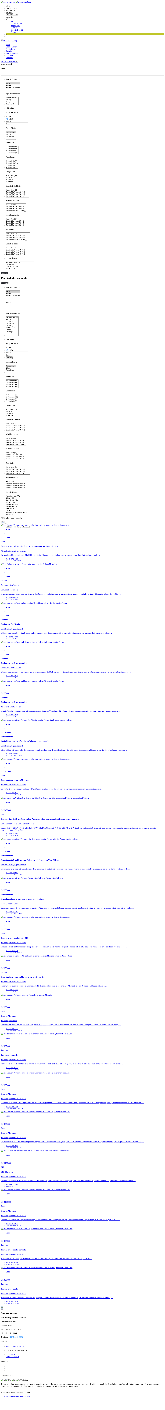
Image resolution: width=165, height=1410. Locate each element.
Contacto (9, 17)
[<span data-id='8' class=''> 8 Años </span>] (11, 180)
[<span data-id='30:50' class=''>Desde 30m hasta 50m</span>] (16, 207)
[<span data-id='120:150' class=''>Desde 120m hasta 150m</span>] (16, 211)
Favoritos (9, 58)
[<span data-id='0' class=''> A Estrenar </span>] (11, 176)
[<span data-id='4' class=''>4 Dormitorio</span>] (12, 167)
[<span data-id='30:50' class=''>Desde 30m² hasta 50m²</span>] (17, 192)
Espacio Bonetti (12, 15)
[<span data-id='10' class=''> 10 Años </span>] (11, 182)
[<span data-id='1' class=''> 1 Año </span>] (11, 178)
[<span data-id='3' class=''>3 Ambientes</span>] (12, 149)
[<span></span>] (13, 303)
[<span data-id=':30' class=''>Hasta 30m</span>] (16, 205)
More (8, 19)
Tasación (9, 13)
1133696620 (10, 1354)
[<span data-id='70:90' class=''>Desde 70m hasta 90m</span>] (16, 225)
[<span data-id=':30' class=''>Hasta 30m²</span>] (17, 190)
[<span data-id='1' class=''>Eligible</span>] (11, 134)
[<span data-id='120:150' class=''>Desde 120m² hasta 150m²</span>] (18, 240)
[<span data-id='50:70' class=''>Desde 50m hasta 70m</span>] (16, 209)
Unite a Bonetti (11, 8)
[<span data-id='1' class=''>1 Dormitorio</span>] (12, 161)
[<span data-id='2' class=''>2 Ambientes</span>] (12, 147)
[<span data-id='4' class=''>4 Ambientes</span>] (12, 151)
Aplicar (9, 358)
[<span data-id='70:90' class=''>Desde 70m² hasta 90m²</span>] (17, 196)
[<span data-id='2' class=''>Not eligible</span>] (11, 136)
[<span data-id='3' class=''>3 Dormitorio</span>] (12, 165)
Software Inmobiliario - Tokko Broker (15, 1396)
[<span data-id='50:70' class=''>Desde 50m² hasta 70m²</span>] (17, 194)
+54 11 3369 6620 (16, 1337)
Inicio (8, 6)
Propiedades (10, 10)
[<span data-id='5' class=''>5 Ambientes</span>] (12, 153)
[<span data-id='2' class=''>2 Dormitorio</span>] (12, 163)
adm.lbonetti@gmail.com (15, 1346)
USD (11, 119)
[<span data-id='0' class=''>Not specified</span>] (11, 132)
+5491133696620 (12, 1357)
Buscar (4, 273)
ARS (11, 117)
